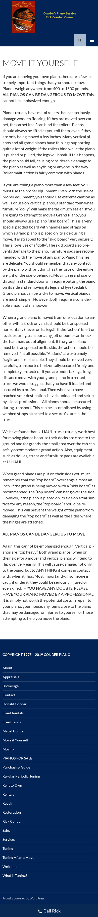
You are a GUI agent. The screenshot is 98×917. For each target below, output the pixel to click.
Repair (8, 803)
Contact (9, 695)
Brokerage (11, 686)
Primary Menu (92, 40)
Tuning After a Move (18, 857)
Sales (6, 830)
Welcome (10, 866)
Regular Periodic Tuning (21, 776)
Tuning (8, 848)
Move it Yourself (15, 740)
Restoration (12, 812)
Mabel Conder (14, 731)
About (7, 668)
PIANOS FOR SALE (17, 758)
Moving (8, 749)
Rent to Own (12, 785)
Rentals (8, 794)
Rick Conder (12, 821)
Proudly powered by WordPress (23, 898)
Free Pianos (12, 722)
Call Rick (52, 910)
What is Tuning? (15, 875)
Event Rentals (13, 713)
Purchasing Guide (16, 767)
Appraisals (11, 677)
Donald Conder (15, 704)
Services (9, 839)
